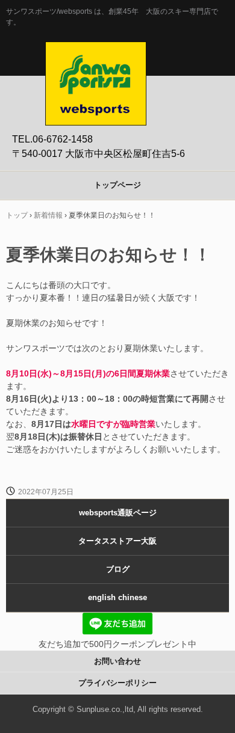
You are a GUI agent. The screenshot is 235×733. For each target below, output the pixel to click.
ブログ (118, 569)
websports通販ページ (118, 512)
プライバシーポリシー (117, 682)
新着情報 (48, 215)
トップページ (117, 184)
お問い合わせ (117, 661)
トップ (17, 215)
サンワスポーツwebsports (95, 54)
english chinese (117, 597)
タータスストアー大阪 (117, 540)
